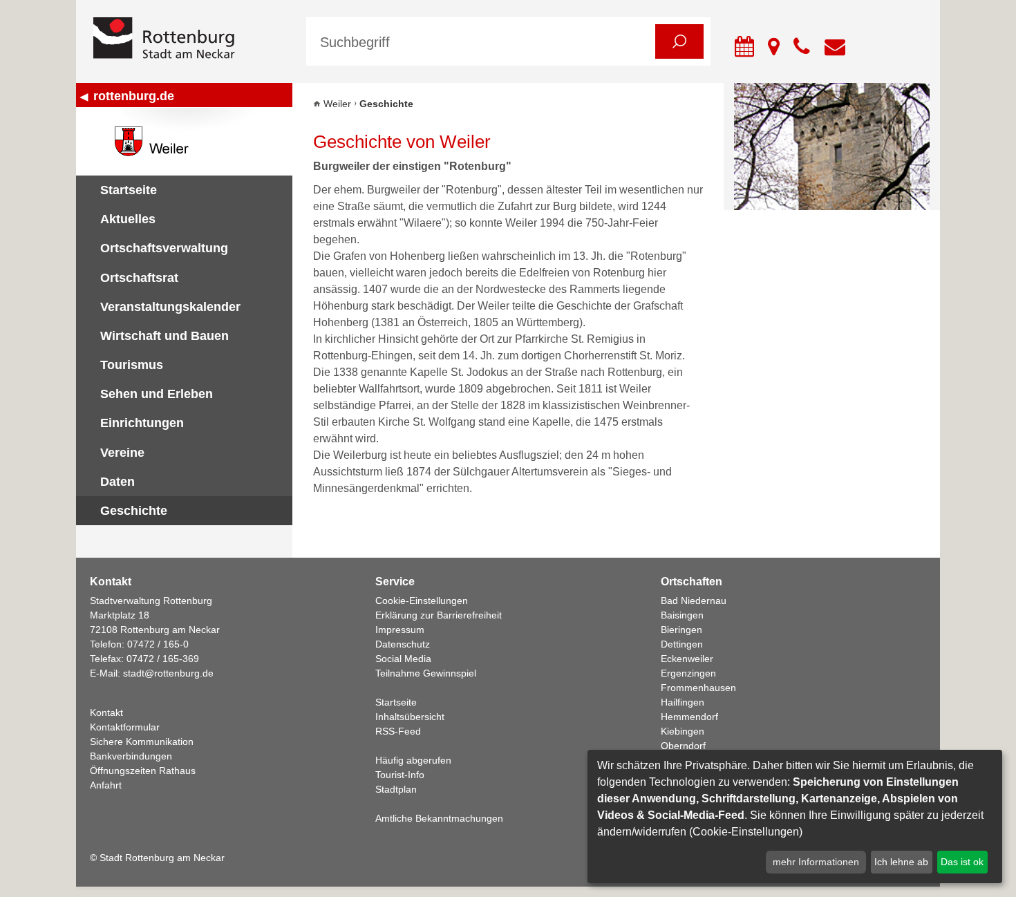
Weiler (337, 103)
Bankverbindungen (131, 756)
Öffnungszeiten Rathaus (143, 770)
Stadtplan (396, 789)
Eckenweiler (687, 658)
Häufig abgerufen (413, 760)
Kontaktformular (125, 727)
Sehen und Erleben (156, 394)
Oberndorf (683, 745)
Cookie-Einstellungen (421, 600)
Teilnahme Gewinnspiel (425, 673)
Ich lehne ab (901, 861)
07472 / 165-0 (158, 644)
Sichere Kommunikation (142, 741)
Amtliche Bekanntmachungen (439, 818)
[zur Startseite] (189, 39)
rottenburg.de (133, 96)
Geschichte (133, 511)
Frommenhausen (698, 687)
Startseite (128, 190)
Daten (117, 482)
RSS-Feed (398, 731)
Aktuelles (128, 219)
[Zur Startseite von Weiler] (184, 141)
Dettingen (682, 644)
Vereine (122, 453)
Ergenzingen (688, 673)
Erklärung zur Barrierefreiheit (438, 615)
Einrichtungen (142, 423)
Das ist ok (962, 861)
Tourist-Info (399, 774)
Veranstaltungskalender (170, 307)
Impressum (399, 629)
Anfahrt (106, 785)
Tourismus (131, 365)
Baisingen (682, 615)
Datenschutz (402, 644)
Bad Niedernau (693, 600)
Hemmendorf (689, 716)
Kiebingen (682, 731)
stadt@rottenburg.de (168, 673)
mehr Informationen (816, 861)
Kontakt (106, 712)
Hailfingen (682, 702)
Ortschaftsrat (139, 278)
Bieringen (681, 629)
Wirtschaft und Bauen (164, 336)
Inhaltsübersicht (409, 716)
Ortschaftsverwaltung (164, 248)
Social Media (403, 658)
